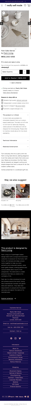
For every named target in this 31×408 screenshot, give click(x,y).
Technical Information (10, 140)
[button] (2, 5)
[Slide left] (1, 23)
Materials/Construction (10, 146)
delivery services (22, 100)
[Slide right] (29, 23)
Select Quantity (7, 72)
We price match (20, 106)
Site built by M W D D (15, 405)
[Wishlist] (25, 5)
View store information (10, 93)
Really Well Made (14, 404)
